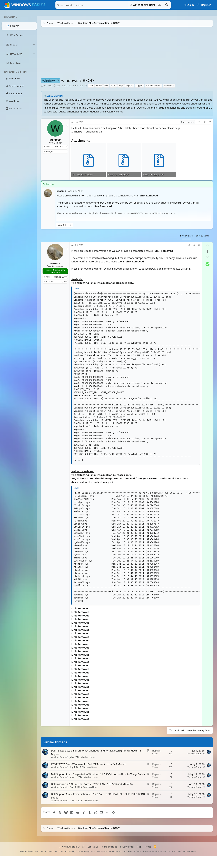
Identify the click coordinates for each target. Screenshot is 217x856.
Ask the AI (14, 100)
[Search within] (159, 4)
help (121, 85)
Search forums (16, 86)
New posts (14, 78)
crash (99, 85)
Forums (14, 25)
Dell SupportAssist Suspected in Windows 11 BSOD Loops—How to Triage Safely (98, 774)
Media (13, 44)
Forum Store (15, 108)
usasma (61, 191)
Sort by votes (202, 235)
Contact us (92, 846)
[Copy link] (205, 122)
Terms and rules (109, 846)
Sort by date (186, 235)
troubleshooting (153, 85)
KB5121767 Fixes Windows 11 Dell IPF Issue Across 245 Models (88, 764)
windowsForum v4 (71, 846)
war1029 (48, 85)
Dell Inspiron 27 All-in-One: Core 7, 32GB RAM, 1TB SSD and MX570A (92, 784)
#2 (199, 245)
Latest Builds (15, 93)
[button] (34, 35)
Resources (16, 53)
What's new (17, 35)
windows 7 (169, 85)
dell (106, 85)
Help (139, 846)
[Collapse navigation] (32, 17)
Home (148, 846)
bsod (91, 85)
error (113, 85)
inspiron (129, 85)
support (139, 85)
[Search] (167, 4)
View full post (64, 225)
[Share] (199, 122)
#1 (210, 121)
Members (15, 63)
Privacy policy (127, 846)
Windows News (88, 757)
